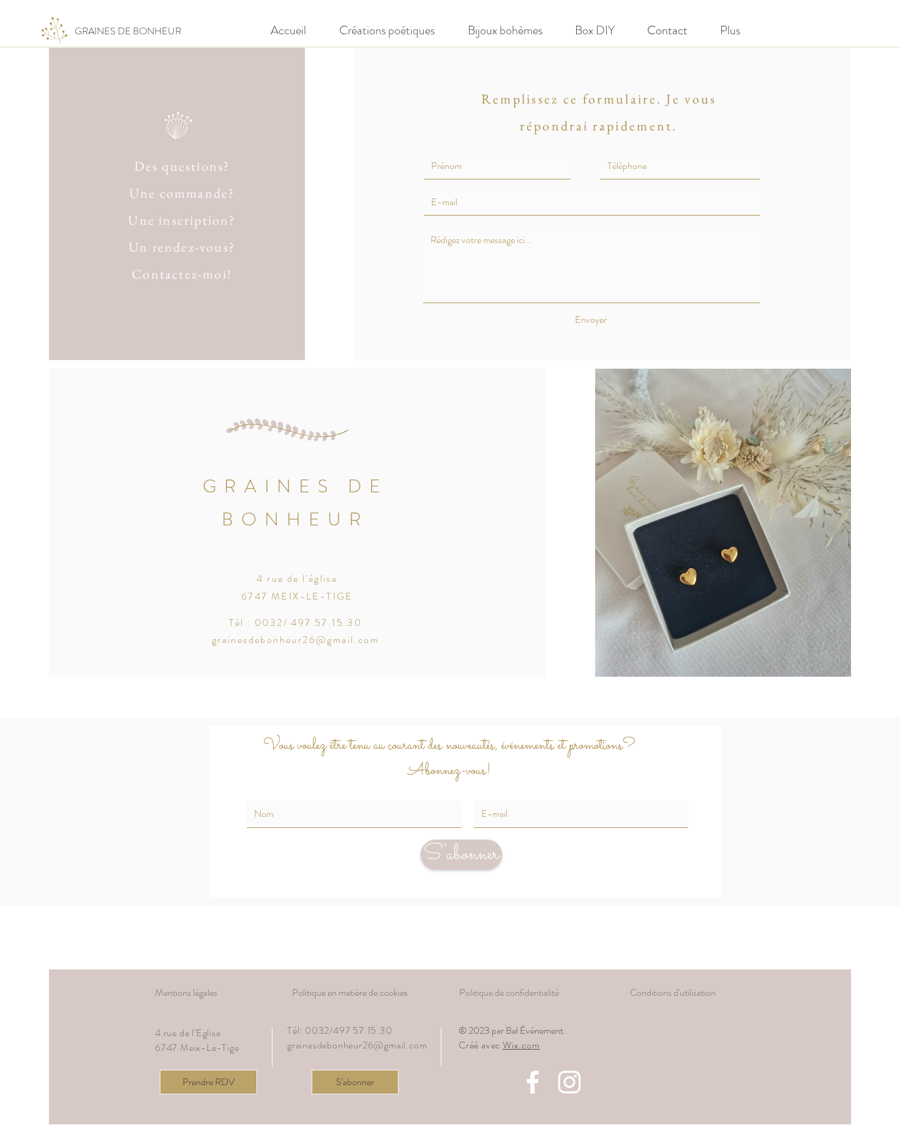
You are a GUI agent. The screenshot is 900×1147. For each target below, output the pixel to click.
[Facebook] (532, 1082)
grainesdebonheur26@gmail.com (295, 640)
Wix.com (521, 1045)
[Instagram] (569, 1082)
